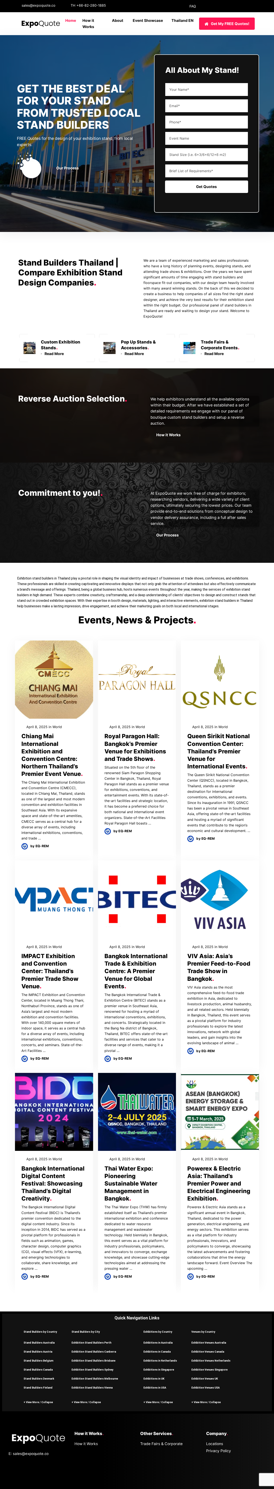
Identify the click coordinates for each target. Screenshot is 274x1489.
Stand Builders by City (85, 1331)
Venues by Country (203, 1331)
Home (70, 20)
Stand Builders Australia (39, 1342)
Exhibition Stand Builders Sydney (92, 1369)
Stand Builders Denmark (39, 1378)
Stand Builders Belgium (38, 1360)
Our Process (67, 168)
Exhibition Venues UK (204, 1378)
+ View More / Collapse (38, 1402)
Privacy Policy (218, 1451)
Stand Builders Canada (38, 1369)
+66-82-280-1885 (91, 5)
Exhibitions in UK (153, 1378)
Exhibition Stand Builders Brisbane (93, 1360)
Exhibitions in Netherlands (160, 1360)
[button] (41, 1331)
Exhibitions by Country (157, 1331)
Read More (54, 353)
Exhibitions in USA (154, 1387)
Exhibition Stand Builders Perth (91, 1342)
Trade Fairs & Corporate (161, 1443)
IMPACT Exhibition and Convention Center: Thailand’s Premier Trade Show (49, 971)
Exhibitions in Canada (157, 1351)
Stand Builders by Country (40, 1331)
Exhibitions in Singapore (158, 1369)
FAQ (192, 6)
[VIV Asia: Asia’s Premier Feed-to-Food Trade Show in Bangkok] (220, 899)
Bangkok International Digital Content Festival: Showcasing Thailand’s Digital (53, 1183)
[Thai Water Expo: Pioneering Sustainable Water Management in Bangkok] (137, 1112)
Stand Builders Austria (38, 1351)
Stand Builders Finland (38, 1387)
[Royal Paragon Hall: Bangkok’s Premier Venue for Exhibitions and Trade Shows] (137, 680)
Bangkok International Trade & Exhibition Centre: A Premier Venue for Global (136, 971)
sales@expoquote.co (38, 5)
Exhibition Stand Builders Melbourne (94, 1378)
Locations (214, 1443)
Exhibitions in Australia (158, 1342)
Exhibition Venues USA (205, 1387)
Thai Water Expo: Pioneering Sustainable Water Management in (130, 1183)
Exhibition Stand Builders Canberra (93, 1351)
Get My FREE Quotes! (230, 23)
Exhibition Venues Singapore (209, 1369)
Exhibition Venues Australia (208, 1342)
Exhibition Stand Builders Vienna (92, 1387)
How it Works (168, 435)
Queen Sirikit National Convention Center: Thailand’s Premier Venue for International (218, 751)
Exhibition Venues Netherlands (210, 1360)
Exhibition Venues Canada (207, 1351)
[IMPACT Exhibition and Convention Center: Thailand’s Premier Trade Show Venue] (54, 899)
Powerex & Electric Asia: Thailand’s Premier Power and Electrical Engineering (218, 1183)
